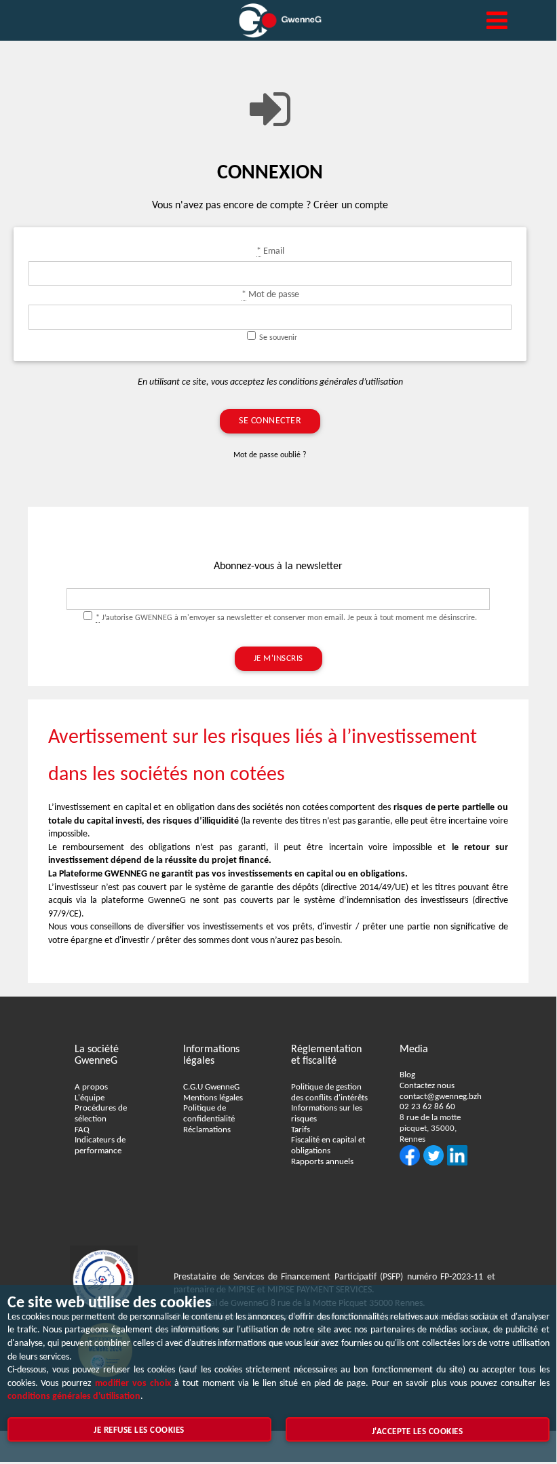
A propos (91, 1087)
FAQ (82, 1130)
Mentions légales (213, 1098)
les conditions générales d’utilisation (335, 382)
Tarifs (300, 1130)
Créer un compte (350, 205)
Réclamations (207, 1130)
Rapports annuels (322, 1162)
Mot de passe (270, 295)
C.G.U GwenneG (211, 1087)
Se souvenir (278, 338)
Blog (407, 1075)
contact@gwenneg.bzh (441, 1097)
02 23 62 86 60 (427, 1107)
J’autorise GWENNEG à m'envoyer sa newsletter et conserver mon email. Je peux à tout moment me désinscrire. (286, 618)
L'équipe (89, 1098)
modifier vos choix (133, 1384)
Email (270, 251)
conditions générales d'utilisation (73, 1396)
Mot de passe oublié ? (270, 455)
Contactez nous (427, 1086)
